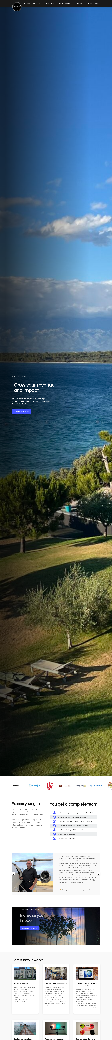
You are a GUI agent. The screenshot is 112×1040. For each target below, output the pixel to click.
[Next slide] (98, 873)
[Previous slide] (13, 873)
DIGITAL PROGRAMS (64, 3)
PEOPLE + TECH (37, 3)
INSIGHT (90, 3)
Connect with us (22, 411)
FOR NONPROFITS (79, 3)
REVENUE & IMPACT (49, 3)
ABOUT (97, 3)
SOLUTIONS (27, 3)
